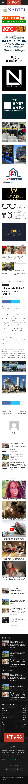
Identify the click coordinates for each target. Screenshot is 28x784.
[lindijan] (3, 298)
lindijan (7, 297)
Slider (7, 285)
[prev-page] (3, 472)
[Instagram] (17, 769)
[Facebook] (10, 769)
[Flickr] (13, 769)
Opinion (3, 451)
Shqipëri (7, 281)
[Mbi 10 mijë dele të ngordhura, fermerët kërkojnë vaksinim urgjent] (5, 456)
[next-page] (5, 472)
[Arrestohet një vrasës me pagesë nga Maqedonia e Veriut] (5, 619)
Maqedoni (4, 459)
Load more (13, 625)
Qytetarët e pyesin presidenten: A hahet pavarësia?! (7, 413)
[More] (22, 301)
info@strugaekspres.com (14, 759)
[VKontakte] (21, 769)
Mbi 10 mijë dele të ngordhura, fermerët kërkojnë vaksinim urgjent (17, 456)
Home (3, 281)
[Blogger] (6, 769)
